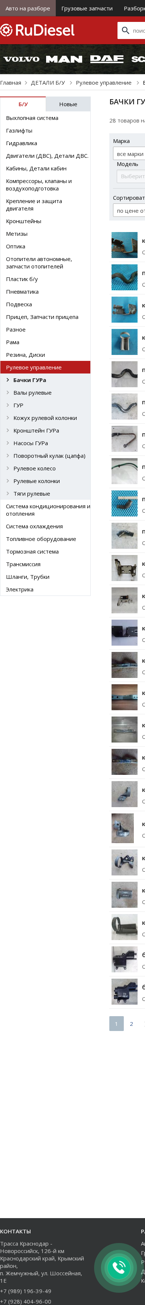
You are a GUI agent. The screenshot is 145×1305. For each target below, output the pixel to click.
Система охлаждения (34, 526)
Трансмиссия (23, 564)
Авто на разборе (28, 8)
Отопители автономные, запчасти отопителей (39, 262)
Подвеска (19, 304)
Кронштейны (23, 221)
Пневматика (22, 291)
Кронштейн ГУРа (36, 430)
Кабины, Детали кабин (36, 168)
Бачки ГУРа (29, 380)
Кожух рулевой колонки (45, 417)
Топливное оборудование (41, 538)
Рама (12, 342)
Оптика (15, 246)
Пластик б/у (22, 279)
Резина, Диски (25, 354)
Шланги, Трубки (27, 576)
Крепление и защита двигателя (34, 204)
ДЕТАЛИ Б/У (48, 82)
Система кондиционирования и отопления (48, 509)
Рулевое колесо (34, 468)
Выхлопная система (32, 117)
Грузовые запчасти (87, 8)
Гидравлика (21, 143)
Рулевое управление (104, 82)
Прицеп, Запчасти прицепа (42, 316)
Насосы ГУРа (30, 443)
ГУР (18, 405)
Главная (10, 82)
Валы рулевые (32, 392)
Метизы (17, 233)
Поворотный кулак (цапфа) (49, 455)
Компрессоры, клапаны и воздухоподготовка (39, 184)
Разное (16, 329)
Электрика (19, 589)
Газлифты (19, 130)
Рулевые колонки (36, 481)
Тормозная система (32, 551)
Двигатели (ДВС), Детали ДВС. (47, 155)
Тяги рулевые (31, 493)
